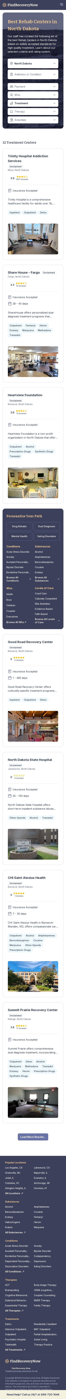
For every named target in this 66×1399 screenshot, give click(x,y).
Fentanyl (38, 1217)
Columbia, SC (12, 1183)
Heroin (37, 1222)
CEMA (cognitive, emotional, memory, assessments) (44, 1290)
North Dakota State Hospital (30, 760)
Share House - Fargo (24, 272)
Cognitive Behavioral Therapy (16, 1295)
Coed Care (41, 593)
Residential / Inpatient (45, 1324)
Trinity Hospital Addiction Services (28, 158)
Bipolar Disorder (15, 567)
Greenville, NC (12, 1172)
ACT (7, 1285)
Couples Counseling (44, 1295)
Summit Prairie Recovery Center (33, 1010)
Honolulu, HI (40, 1188)
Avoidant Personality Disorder (17, 562)
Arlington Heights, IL (15, 1188)
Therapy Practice (43, 1344)
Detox (8, 1324)
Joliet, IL (9, 1178)
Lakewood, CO (42, 1167)
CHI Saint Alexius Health (26, 878)
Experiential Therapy (16, 1305)
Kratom (8, 1227)
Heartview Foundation (25, 395)
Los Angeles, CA (13, 1167)
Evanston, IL (40, 1178)
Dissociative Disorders (17, 1266)
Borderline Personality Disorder (18, 572)
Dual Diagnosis (46, 526)
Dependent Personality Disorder (17, 1261)
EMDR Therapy (42, 1300)
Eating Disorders (46, 536)
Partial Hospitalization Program (45, 1334)
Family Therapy (42, 1305)
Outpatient (10, 1334)
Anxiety (10, 557)
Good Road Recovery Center (30, 642)
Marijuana (39, 1227)
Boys (9, 599)
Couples (10, 611)
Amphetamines (42, 557)
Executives (12, 616)
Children (10, 605)
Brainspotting (12, 1290)
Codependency (42, 1256)
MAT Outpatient (42, 1329)
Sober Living (40, 1339)
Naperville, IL (41, 1172)
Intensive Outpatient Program (15, 1329)
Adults (9, 594)
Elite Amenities (42, 603)
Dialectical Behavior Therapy (15, 1300)
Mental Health (19, 536)
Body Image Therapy (45, 1285)
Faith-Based (41, 614)
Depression (40, 1261)
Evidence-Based (44, 608)
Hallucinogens (12, 1222)
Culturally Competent (46, 598)
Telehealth (10, 1344)
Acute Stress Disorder (17, 551)
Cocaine (39, 567)
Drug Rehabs (19, 526)
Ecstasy (39, 572)
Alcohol (39, 551)
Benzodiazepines (44, 562)
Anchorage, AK (42, 1183)
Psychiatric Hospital (15, 1339)
